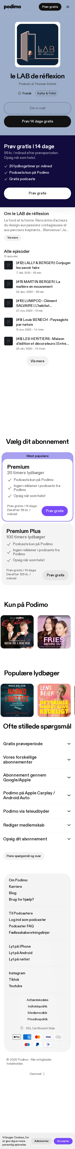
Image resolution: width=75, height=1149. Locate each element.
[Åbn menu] (68, 7)
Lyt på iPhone (20, 946)
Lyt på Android (20, 953)
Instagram (17, 973)
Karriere (15, 886)
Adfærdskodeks (37, 1000)
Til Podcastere (21, 913)
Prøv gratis (50, 7)
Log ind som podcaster (27, 919)
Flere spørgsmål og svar (24, 856)
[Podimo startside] (12, 7)
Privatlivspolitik (37, 1019)
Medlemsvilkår (37, 1013)
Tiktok (14, 979)
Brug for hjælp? (21, 899)
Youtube (15, 986)
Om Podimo (18, 880)
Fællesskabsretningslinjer (29, 932)
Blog (12, 893)
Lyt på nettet (19, 959)
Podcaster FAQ (21, 926)
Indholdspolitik (37, 1006)
